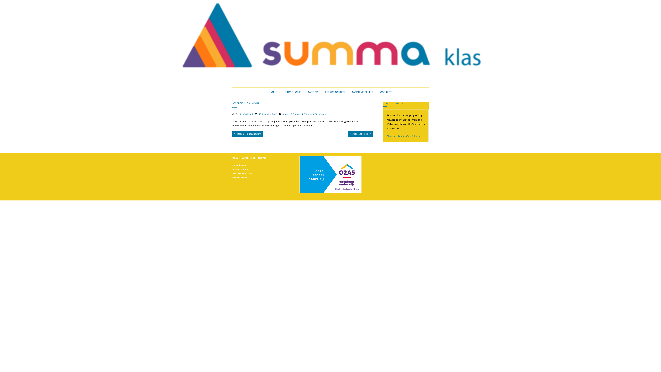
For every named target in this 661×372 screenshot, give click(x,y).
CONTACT (386, 92)
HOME (273, 92)
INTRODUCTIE (292, 92)
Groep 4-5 (300, 114)
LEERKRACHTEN (335, 92)
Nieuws (322, 114)
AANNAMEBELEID (362, 92)
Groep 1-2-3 (288, 114)
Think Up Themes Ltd (326, 205)
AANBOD (313, 92)
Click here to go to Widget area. (404, 136)
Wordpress (353, 205)
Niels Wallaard (246, 114)
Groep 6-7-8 (312, 114)
